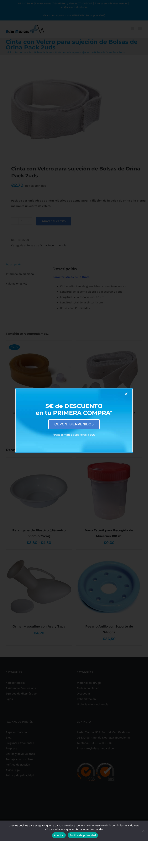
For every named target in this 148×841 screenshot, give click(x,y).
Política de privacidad (83, 835)
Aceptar (59, 835)
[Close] (126, 394)
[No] (143, 831)
